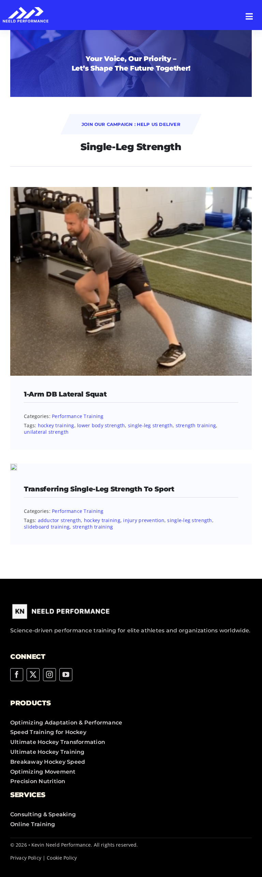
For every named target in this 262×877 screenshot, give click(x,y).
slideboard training (47, 526)
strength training (196, 425)
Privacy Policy (25, 857)
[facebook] (16, 674)
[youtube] (65, 674)
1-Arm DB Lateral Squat (65, 394)
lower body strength (101, 425)
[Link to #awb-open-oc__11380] (249, 16)
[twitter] (33, 674)
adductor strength (59, 520)
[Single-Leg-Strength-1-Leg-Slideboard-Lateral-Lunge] (13, 467)
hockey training (56, 425)
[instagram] (49, 674)
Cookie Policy (62, 857)
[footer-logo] (61, 604)
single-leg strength (150, 425)
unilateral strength (46, 432)
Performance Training (77, 416)
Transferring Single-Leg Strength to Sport (99, 489)
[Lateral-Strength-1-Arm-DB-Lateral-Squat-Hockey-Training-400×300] (131, 190)
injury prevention (143, 520)
